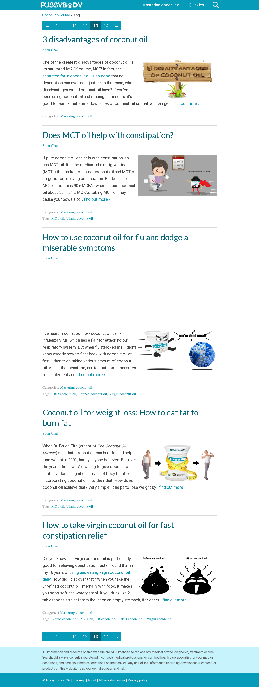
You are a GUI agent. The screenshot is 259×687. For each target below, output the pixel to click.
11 (74, 25)
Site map (79, 680)
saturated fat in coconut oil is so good (76, 76)
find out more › (185, 103)
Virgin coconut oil (79, 218)
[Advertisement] (129, 295)
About (92, 680)
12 (85, 25)
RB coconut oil (106, 618)
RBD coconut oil (63, 393)
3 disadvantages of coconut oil (95, 39)
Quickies (196, 5)
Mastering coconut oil (162, 5)
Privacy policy (138, 680)
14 (106, 25)
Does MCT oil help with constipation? (107, 135)
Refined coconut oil (92, 393)
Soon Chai (50, 49)
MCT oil (57, 218)
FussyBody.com (61, 5)
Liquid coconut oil (65, 618)
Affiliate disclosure (112, 680)
